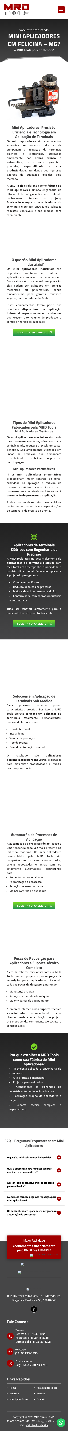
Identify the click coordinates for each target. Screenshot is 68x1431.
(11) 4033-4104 (36, 1334)
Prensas (41, 1393)
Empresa (14, 1393)
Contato (41, 1399)
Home (12, 1387)
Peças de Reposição (47, 1387)
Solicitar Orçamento (31, 332)
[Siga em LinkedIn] (34, 1309)
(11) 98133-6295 (40, 1342)
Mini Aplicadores (18, 1399)
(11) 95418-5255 (38, 1338)
